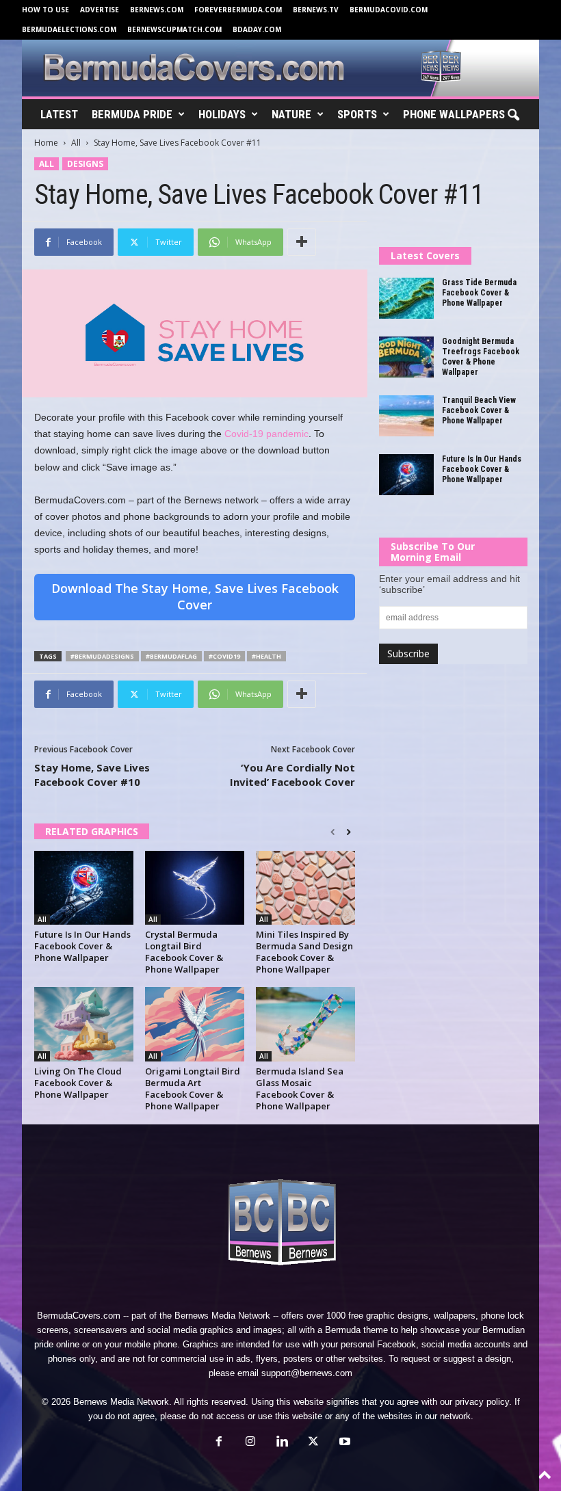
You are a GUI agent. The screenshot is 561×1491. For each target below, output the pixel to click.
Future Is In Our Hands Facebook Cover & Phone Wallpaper (82, 946)
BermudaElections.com (69, 29)
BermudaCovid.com (389, 9)
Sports (357, 114)
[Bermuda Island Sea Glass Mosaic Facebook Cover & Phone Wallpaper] (305, 1024)
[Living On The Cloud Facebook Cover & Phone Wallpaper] (83, 1024)
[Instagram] (250, 1443)
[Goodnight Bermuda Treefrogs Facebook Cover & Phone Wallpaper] (406, 357)
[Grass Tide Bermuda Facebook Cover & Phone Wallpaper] (406, 298)
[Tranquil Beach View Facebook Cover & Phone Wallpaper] (406, 415)
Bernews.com (156, 9)
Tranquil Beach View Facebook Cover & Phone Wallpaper (479, 410)
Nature (291, 114)
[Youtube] (343, 1443)
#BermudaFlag (171, 656)
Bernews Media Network (222, 1315)
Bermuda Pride (132, 114)
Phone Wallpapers (454, 114)
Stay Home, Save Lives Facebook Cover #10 (92, 775)
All (76, 142)
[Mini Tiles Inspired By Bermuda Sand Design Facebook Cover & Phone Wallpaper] (305, 888)
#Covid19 (224, 656)
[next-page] (348, 832)
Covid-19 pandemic (266, 433)
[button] (513, 116)
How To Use (45, 9)
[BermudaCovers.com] (280, 68)
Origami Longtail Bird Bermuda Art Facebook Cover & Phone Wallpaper (192, 1088)
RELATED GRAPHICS (91, 831)
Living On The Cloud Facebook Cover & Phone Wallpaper (78, 1082)
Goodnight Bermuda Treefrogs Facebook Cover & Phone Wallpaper (480, 357)
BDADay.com (257, 29)
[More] (301, 242)
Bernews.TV (316, 9)
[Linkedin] (282, 1443)
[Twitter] (313, 1443)
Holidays (222, 114)
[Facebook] (219, 1443)
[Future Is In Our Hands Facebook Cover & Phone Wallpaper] (83, 888)
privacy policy (482, 1402)
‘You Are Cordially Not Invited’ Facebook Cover (292, 775)
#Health (266, 656)
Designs (85, 164)
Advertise (99, 9)
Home (46, 142)
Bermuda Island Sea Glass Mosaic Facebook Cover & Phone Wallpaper (299, 1088)
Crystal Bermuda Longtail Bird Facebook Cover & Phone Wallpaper (184, 951)
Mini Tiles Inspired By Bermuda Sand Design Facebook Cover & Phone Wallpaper (304, 951)
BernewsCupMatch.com (174, 29)
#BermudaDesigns (102, 656)
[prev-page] (332, 832)
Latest (59, 114)
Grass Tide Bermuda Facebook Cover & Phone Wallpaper (479, 293)
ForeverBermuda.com (238, 9)
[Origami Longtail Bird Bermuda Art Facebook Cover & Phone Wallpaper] (194, 1024)
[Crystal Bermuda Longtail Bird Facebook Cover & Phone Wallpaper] (194, 888)
